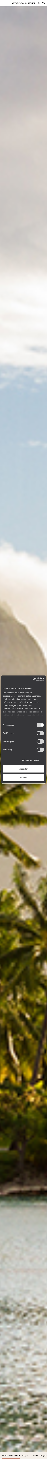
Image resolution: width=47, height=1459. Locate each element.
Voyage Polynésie (11, 1455)
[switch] (40, 733)
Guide (35, 1455)
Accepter (23, 769)
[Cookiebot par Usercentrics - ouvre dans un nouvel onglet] (33, 679)
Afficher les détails (30, 760)
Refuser (23, 777)
